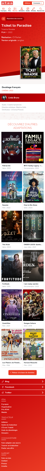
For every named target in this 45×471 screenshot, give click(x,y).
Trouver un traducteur (9, 445)
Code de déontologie (9, 430)
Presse (4, 463)
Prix (9, 10)
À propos (3, 10)
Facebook (9, 387)
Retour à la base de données (23, 372)
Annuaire (22, 10)
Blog (7, 381)
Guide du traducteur (9, 425)
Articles (33, 10)
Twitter (8, 392)
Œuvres (15, 10)
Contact (4, 461)
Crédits (4, 466)
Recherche (40, 10)
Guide (28, 10)
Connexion (36, 3)
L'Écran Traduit (7, 427)
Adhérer (27, 3)
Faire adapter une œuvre (11, 443)
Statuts (4, 412)
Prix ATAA (5, 409)
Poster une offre (7, 448)
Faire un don (6, 458)
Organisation (6, 407)
